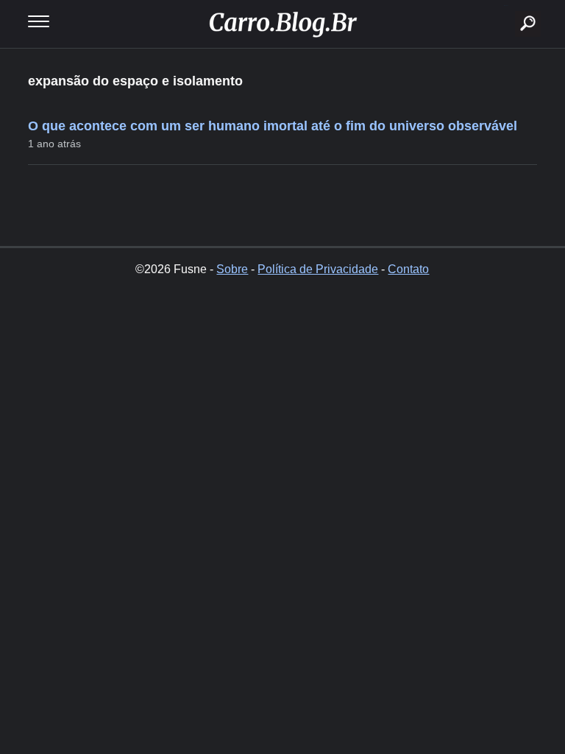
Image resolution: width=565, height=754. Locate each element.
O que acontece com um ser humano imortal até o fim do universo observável (272, 126)
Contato (408, 269)
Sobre (232, 269)
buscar (506, 5)
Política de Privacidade (317, 269)
